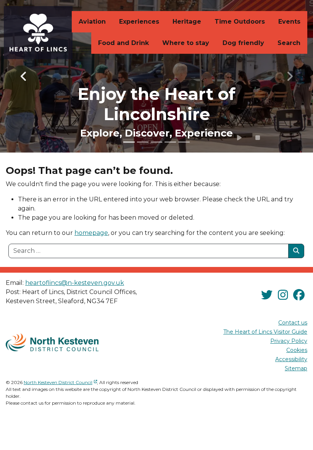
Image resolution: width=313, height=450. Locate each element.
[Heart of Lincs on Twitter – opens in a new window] (267, 295)
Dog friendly (243, 43)
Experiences (139, 21)
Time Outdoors (240, 21)
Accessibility (291, 359)
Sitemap (296, 368)
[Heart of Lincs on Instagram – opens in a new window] (282, 295)
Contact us (292, 322)
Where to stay (185, 43)
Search (289, 43)
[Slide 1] (129, 142)
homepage (91, 232)
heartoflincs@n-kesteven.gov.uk (74, 282)
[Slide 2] (142, 142)
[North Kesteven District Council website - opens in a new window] (52, 342)
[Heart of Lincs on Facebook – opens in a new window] (299, 295)
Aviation (92, 21)
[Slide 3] (156, 142)
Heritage (187, 21)
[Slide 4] (170, 142)
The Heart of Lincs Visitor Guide (265, 331)
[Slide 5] (184, 142)
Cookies (296, 350)
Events (289, 21)
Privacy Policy (288, 341)
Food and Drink (123, 43)
